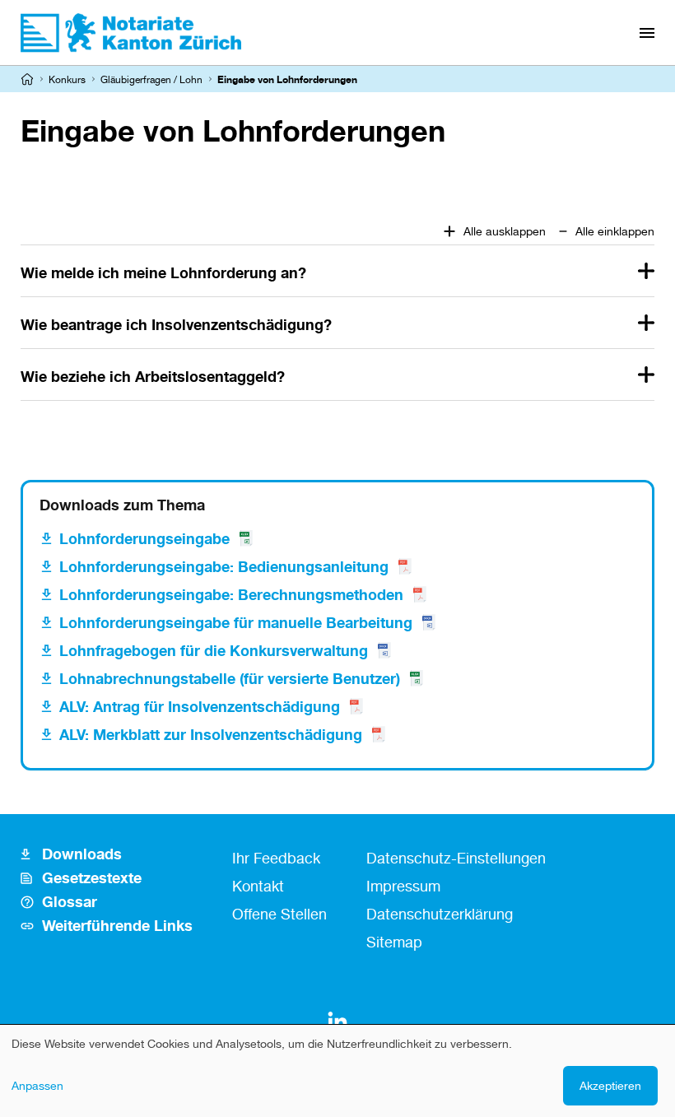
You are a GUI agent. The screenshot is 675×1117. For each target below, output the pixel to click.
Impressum (403, 886)
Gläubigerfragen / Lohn (151, 79)
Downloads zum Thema (122, 505)
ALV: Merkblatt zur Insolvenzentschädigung (210, 734)
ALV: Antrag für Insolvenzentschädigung (199, 706)
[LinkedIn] (337, 1021)
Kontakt (258, 886)
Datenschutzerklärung (439, 914)
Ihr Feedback (276, 858)
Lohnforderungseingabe (144, 538)
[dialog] (337, 1071)
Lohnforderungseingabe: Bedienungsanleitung (224, 566)
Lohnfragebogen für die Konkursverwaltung (213, 650)
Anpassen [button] (37, 1085)
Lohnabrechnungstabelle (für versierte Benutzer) (229, 678)
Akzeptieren (610, 1085)
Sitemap (394, 942)
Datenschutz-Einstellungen (456, 858)
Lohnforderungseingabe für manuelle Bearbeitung (235, 622)
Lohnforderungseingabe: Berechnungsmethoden (231, 594)
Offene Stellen (279, 914)
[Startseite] (27, 79)
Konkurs (67, 79)
